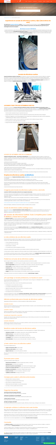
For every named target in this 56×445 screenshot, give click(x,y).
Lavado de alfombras (14, 24)
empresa (47, 1)
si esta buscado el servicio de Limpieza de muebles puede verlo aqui (17, 202)
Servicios (29, 1)
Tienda (44, 1)
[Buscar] (39, 10)
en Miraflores (29, 175)
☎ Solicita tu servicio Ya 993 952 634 (28, 28)
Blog (51, 1)
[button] (49, 443)
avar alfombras (10, 211)
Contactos (40, 1)
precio (37, 108)
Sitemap (26, 437)
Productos (34, 1)
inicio (26, 1)
